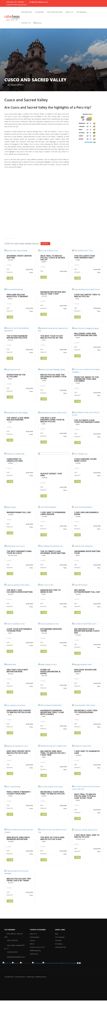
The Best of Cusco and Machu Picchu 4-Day (52, 838)
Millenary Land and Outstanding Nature (85, 334)
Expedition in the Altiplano (16, 375)
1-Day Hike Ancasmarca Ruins (86, 513)
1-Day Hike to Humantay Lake (87, 752)
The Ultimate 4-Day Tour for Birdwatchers (87, 421)
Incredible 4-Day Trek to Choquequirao (85, 711)
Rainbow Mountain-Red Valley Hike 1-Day (53, 293)
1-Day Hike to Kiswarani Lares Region (52, 513)
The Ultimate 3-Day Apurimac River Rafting (52, 552)
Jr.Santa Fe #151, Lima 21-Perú (16, 5)
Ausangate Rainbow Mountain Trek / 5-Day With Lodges (52, 712)
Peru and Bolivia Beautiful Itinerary (17, 295)
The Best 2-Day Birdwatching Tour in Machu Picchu (52, 419)
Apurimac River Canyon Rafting (19, 257)
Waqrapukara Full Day (19, 512)
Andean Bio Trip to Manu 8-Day (50, 591)
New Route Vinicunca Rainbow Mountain (18, 838)
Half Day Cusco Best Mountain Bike (17, 670)
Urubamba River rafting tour (87, 552)
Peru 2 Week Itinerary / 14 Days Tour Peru (19, 793)
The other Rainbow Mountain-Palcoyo (17, 337)
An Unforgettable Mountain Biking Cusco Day (86, 631)
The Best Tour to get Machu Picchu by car (51, 337)
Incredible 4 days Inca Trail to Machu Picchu (52, 793)
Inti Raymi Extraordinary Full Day (87, 591)
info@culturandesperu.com (38, 2)
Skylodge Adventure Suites (85, 670)
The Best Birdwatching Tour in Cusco (19, 552)
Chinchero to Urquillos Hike (15, 460)
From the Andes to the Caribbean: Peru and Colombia (86, 379)
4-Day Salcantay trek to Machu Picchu (87, 295)
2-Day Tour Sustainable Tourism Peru (19, 630)
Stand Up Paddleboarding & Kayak (50, 671)
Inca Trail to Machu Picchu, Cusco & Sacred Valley (52, 257)
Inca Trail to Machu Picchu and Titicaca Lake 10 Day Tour (85, 796)
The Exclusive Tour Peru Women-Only (84, 257)
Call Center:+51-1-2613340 (15, 2)
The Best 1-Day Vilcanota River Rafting (20, 591)
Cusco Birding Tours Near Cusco (85, 460)
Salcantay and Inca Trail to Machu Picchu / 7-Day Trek (53, 753)
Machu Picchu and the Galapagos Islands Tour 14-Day (53, 376)
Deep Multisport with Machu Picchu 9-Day (18, 752)
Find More (45, 243)
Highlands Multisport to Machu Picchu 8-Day (19, 711)
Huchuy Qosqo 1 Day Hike (51, 474)
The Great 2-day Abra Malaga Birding (18, 419)
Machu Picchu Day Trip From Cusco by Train (19, 879)
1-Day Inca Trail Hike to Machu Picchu (86, 836)
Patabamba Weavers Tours (51, 630)
